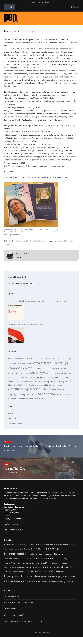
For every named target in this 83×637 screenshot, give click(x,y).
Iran (23, 363)
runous (66, 377)
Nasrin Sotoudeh (63, 373)
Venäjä (7, 244)
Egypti (71, 358)
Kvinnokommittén (11, 596)
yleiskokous (38, 398)
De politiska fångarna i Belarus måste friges (25, 324)
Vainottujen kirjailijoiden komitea (30, 389)
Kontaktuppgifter (11, 524)
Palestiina (16, 378)
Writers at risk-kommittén (14, 615)
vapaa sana (46, 394)
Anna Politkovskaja (65, 241)
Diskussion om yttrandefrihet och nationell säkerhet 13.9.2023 (42, 446)
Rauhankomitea (47, 378)
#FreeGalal (12, 359)
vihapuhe (67, 394)
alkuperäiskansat (35, 359)
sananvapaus (29, 381)
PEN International (30, 377)
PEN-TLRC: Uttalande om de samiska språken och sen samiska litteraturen (38, 301)
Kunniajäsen (53, 368)
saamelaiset (18, 381)
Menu (11, 6)
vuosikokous (13, 398)
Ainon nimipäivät (23, 358)
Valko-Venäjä (58, 389)
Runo (58, 377)
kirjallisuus (37, 368)
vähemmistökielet (26, 398)
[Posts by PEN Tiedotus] (9, 256)
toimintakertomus (32, 385)
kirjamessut (45, 369)
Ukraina (47, 385)
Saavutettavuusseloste (13, 529)
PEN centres (13, 418)
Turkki (41, 385)
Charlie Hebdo (56, 359)
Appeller (12, 293)
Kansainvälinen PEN (44, 363)
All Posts (19, 257)
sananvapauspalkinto (45, 381)
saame (10, 381)
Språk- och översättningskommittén (18, 602)
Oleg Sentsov (68, 559)
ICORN (10, 363)
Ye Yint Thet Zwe (14, 468)
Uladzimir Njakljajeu (56, 385)
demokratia (65, 359)
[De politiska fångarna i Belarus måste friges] (16, 335)
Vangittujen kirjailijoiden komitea (23, 394)
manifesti (26, 373)
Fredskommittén (11, 609)
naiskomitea (51, 373)
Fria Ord (42, 241)
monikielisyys (37, 373)
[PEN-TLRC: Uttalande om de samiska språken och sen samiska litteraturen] (16, 312)
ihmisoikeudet (16, 363)
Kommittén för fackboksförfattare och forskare (23, 621)
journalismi (28, 363)
